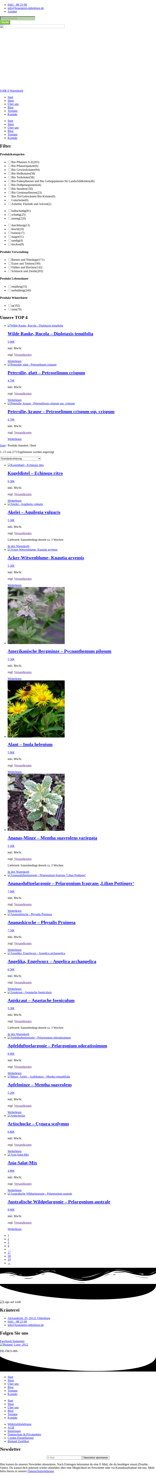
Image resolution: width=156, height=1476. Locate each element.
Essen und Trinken (25, 263)
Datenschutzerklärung (41, 1471)
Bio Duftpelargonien (26, 185)
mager (17, 236)
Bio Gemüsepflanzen (26, 192)
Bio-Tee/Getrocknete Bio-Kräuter (33, 196)
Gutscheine (19, 200)
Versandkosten (23, 354)
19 (9, 1259)
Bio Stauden (22, 188)
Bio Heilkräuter (23, 173)
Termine (13, 110)
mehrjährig (21, 290)
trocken (17, 244)
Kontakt (12, 114)
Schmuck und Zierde (27, 271)
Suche (5, 22)
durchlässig (20, 225)
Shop (11, 100)
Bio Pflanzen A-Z (25, 162)
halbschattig (21, 210)
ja (15, 305)
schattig (18, 214)
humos (17, 232)
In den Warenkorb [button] (18, 546)
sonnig (18, 218)
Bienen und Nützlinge (27, 259)
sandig (17, 240)
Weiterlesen (14, 361)
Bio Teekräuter (22, 177)
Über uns (13, 104)
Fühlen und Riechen (26, 267)
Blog (11, 107)
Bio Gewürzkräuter (25, 169)
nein (16, 309)
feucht (17, 229)
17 (9, 1252)
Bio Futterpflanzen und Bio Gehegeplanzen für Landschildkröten (53, 181)
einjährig (19, 286)
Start (10, 97)
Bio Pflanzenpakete (24, 165)
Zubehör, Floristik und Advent (31, 204)
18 (9, 1256)
